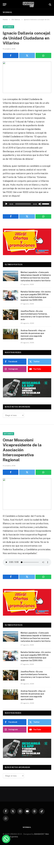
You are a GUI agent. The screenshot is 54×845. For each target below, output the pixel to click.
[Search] (49, 4)
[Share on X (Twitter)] (27, 55)
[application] (27, 204)
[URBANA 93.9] (28, 4)
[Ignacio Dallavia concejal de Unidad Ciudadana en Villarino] (27, 77)
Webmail (7, 12)
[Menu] (4, 4)
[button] (6, 839)
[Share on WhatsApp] (43, 55)
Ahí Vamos (8, 27)
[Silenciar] (39, 204)
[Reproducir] (6, 204)
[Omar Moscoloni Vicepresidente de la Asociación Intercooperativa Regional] (27, 494)
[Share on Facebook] (10, 55)
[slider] (46, 203)
